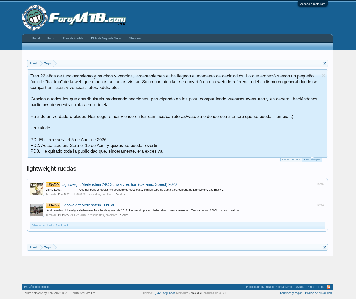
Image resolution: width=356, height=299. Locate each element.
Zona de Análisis (73, 38)
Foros (51, 38)
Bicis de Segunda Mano (106, 38)
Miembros (135, 38)
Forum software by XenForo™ (59, 293)
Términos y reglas (291, 293)
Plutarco (63, 215)
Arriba (320, 286)
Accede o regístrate (312, 3)
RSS (328, 287)
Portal (36, 38)
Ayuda (300, 286)
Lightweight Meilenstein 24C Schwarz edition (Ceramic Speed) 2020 (112, 184)
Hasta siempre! (312, 159)
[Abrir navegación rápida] (324, 63)
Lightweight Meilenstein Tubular (80, 205)
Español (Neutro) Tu (37, 286)
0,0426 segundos (164, 293)
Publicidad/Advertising (260, 286)
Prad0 (62, 194)
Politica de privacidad (318, 293)
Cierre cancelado (291, 159)
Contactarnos (284, 286)
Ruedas (120, 194)
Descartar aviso (324, 75)
